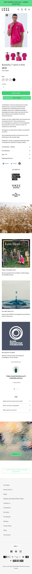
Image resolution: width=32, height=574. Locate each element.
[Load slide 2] (16, 389)
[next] (27, 32)
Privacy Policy (7, 526)
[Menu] (29, 9)
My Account (6, 535)
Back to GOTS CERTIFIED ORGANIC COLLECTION (17, 470)
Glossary (5, 521)
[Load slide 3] (18, 389)
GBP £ (15, 546)
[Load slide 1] (14, 389)
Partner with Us (7, 489)
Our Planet (6, 485)
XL (14, 79)
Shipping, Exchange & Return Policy (13, 498)
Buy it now (16, 97)
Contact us (16, 454)
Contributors (7, 507)
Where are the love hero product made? (13, 401)
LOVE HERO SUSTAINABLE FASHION (15, 566)
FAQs (5, 530)
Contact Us (6, 503)
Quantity (4, 84)
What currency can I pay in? (10, 410)
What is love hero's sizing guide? (11, 405)
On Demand (6, 517)
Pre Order (6, 512)
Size (3, 76)
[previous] (4, 32)
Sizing (5, 494)
